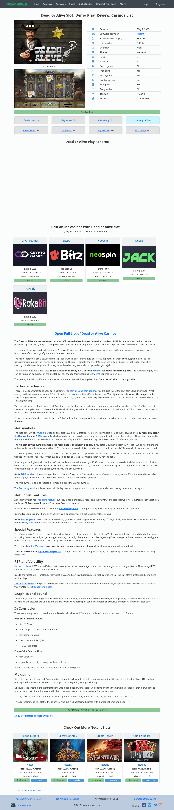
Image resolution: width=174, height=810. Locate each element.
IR (34, 798)
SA (40, 798)
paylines (97, 370)
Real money (22, 780)
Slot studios (85, 4)
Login (146, 4)
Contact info (24, 805)
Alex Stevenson (35, 790)
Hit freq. (139, 120)
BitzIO (66, 240)
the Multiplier (38, 545)
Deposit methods (106, 4)
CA (24, 798)
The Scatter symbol (24, 488)
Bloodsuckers (30, 736)
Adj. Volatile (104, 130)
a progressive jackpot (49, 551)
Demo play (39, 780)
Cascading (103, 120)
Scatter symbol (22, 436)
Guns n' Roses (141, 736)
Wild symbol (27, 474)
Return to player (22, 566)
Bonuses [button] (60, 4)
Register (161, 4)
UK (21, 798)
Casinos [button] (47, 4)
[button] (19, 88)
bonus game (28, 519)
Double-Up (66, 130)
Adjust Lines (29, 130)
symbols (39, 432)
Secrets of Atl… (68, 736)
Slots (72, 4)
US (17, 798)
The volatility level (24, 583)
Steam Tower (105, 736)
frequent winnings (41, 586)
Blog (36, 4)
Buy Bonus (29, 120)
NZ (36, 798)
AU (28, 798)
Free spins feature (46, 499)
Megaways (66, 120)
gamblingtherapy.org (145, 798)
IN (31, 798)
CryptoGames (30, 240)
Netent (140, 33)
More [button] (123, 4)
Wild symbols (45, 436)
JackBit (139, 240)
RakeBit (30, 288)
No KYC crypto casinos (67, 798)
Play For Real (87, 112)
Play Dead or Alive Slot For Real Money (87, 709)
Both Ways (140, 130)
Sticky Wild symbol (68, 508)
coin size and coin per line (83, 390)
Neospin (103, 240)
